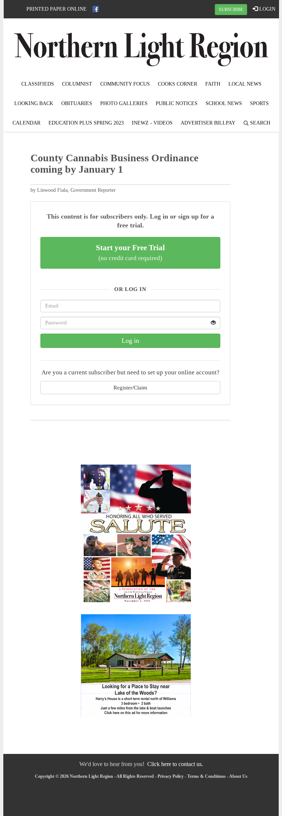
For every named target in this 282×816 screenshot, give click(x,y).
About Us (238, 776)
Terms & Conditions (206, 776)
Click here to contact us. (175, 764)
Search (259, 123)
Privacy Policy (171, 776)
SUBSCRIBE (231, 9)
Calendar (26, 123)
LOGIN (266, 9)
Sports (259, 103)
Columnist (77, 84)
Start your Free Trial (130, 252)
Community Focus (125, 84)
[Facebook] (96, 9)
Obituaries (76, 103)
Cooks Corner (177, 84)
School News (224, 103)
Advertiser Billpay (208, 123)
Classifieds (37, 84)
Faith (212, 84)
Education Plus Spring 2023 (86, 123)
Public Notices (177, 103)
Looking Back (33, 103)
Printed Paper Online (56, 9)
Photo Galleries (124, 103)
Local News (244, 84)
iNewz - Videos (152, 123)
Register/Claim (130, 387)
